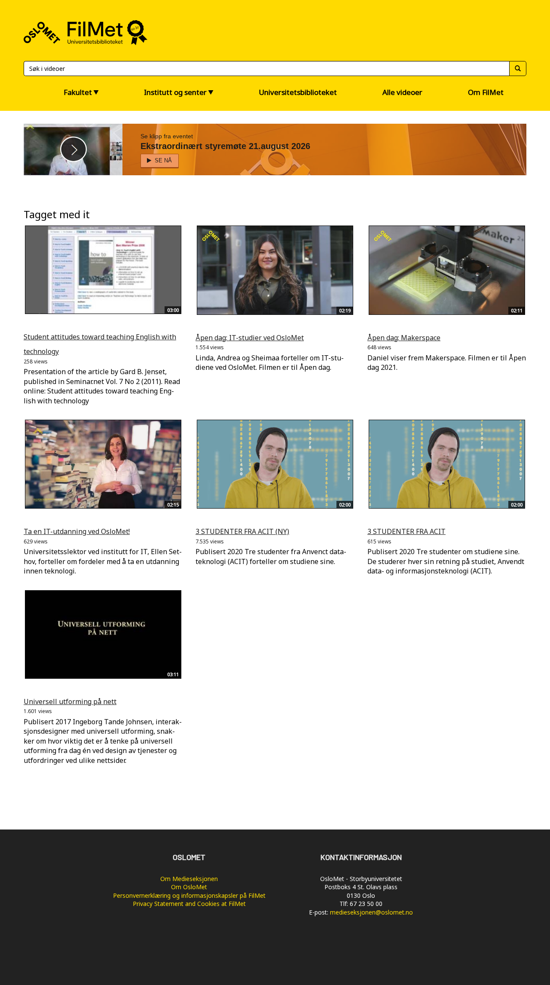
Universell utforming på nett (70, 701)
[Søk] (517, 68)
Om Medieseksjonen (189, 879)
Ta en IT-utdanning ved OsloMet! (77, 531)
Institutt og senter (175, 92)
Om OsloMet (189, 887)
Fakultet (78, 92)
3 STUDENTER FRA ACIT (406, 531)
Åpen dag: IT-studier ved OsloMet (250, 337)
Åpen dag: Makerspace (403, 337)
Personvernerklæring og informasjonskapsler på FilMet (189, 895)
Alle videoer (402, 92)
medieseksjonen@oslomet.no (371, 912)
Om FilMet (486, 92)
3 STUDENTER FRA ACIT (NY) (242, 531)
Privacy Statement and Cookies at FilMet (189, 904)
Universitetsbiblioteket (298, 92)
